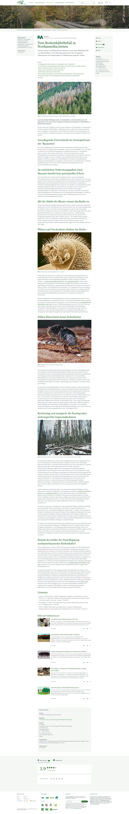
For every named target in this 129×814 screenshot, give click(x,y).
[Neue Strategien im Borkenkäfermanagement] (44, 694)
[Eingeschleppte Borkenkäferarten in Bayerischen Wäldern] (44, 658)
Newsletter (70, 796)
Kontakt (18, 798)
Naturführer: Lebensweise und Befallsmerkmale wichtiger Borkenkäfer (69, 669)
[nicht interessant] (51, 779)
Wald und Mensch (70, 2)
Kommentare (58, 760)
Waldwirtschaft (49, 2)
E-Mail (97, 73)
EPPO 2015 (84, 581)
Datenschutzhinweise (77, 808)
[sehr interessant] (62, 779)
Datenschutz (26, 798)
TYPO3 (24, 809)
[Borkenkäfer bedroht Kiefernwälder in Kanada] (44, 641)
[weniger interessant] (54, 779)
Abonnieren (84, 801)
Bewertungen (45, 760)
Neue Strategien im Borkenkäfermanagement (65, 687)
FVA (83, 807)
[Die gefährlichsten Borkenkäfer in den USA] (44, 625)
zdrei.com (35, 808)
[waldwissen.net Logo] (22, 2)
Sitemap (25, 796)
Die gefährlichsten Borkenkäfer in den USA (64, 619)
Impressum (26, 800)
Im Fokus (31, 2)
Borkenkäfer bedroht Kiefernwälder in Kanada (65, 634)
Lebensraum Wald (59, 2)
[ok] (56, 779)
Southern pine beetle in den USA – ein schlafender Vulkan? (62, 281)
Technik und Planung (39, 2)
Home (18, 796)
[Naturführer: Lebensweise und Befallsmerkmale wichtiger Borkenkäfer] (44, 676)
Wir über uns (19, 800)
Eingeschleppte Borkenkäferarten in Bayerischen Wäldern (69, 651)
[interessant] (59, 779)
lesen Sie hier (96, 804)
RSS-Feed (33, 800)
